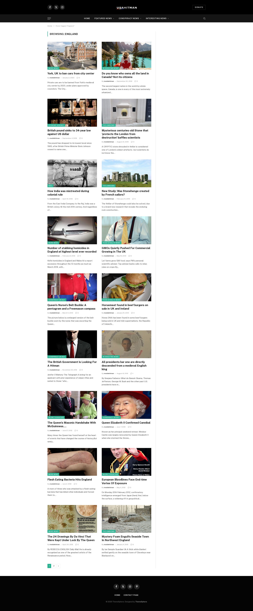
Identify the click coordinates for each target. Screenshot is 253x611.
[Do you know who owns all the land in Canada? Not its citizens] (126, 56)
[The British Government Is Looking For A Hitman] (72, 344)
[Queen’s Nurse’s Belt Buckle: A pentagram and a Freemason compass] (72, 287)
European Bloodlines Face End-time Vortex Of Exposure (124, 481)
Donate (199, 7)
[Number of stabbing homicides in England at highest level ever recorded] (72, 230)
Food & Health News (111, 243)
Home (87, 18)
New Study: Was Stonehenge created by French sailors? (125, 192)
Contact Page (131, 595)
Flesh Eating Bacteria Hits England (69, 479)
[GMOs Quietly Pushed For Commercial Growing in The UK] (126, 230)
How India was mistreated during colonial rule (68, 192)
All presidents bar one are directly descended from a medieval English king (124, 365)
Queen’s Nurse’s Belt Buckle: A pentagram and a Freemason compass (71, 307)
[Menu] (49, 18)
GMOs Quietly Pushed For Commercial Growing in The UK (126, 250)
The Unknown (109, 125)
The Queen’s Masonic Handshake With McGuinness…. (71, 424)
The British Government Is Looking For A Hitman (72, 363)
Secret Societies (56, 417)
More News (53, 68)
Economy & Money (56, 125)
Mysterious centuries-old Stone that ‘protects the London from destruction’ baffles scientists (125, 134)
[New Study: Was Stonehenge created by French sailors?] (126, 173)
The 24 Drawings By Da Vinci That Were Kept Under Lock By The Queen (71, 538)
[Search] (204, 18)
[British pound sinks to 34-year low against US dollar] (72, 113)
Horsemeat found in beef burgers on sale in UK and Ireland (125, 307)
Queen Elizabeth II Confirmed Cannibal (126, 422)
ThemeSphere (141, 602)
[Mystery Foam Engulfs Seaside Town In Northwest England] (126, 519)
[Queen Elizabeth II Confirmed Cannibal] (126, 405)
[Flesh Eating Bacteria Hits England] (72, 462)
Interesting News (156, 18)
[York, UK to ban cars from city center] (72, 56)
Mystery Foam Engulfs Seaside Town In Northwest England (125, 538)
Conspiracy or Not (56, 300)
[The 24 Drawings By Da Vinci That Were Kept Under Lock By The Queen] (72, 519)
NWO (50, 186)
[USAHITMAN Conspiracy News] (126, 7)
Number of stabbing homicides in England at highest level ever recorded (71, 250)
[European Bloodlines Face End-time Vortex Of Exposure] (126, 462)
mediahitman (55, 78)
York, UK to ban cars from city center (70, 73)
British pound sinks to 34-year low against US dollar (69, 132)
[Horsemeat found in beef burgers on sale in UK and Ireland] (126, 287)
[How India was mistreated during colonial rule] (72, 173)
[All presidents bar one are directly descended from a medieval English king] (126, 344)
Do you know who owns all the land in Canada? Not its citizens (125, 75)
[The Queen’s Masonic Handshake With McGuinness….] (72, 405)
